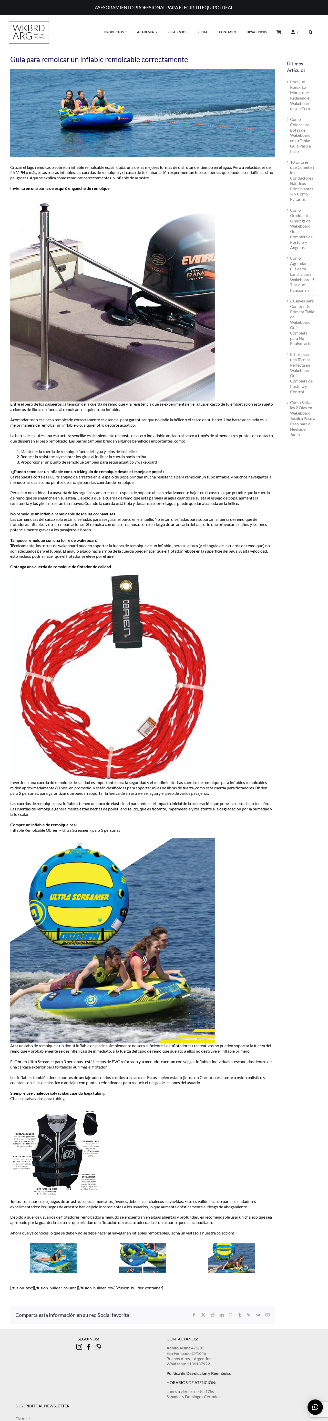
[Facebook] (89, 1347)
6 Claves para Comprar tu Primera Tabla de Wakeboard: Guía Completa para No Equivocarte (302, 322)
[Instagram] (79, 1347)
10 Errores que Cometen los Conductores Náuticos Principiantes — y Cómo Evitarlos (302, 181)
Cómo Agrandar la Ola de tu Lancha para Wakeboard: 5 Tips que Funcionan (302, 274)
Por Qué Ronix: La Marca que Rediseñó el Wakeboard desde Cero (300, 95)
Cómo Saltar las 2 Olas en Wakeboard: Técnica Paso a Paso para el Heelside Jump (302, 418)
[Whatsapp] (98, 1347)
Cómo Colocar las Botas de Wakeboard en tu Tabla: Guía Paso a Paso (300, 135)
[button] (314, 32)
